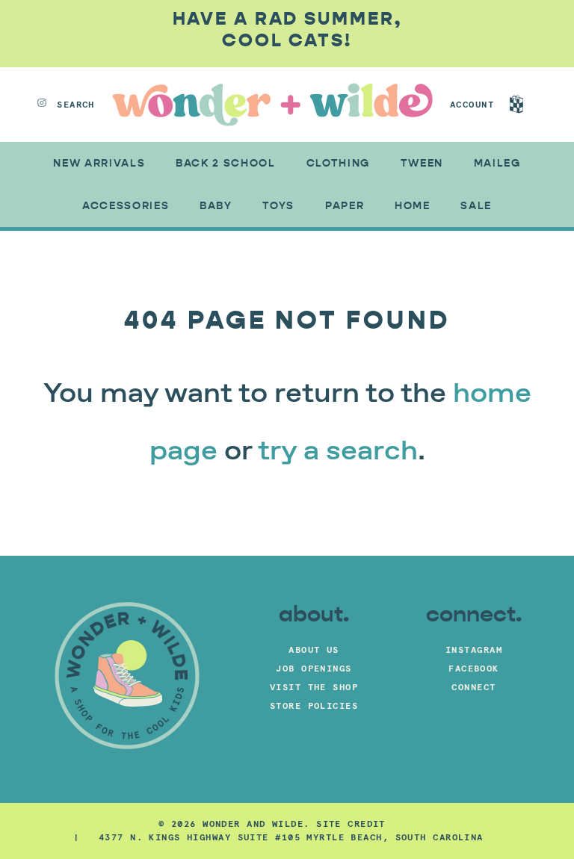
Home (412, 205)
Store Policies (314, 705)
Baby (216, 205)
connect (473, 686)
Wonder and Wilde (253, 823)
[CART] (530, 104)
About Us (313, 649)
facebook (473, 668)
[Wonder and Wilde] (272, 104)
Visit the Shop (314, 686)
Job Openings (313, 668)
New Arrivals (99, 163)
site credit (351, 823)
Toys (278, 205)
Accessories (125, 205)
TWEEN (422, 163)
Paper (344, 205)
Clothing (338, 163)
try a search (338, 452)
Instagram (473, 649)
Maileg (497, 163)
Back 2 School (226, 163)
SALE (476, 205)
